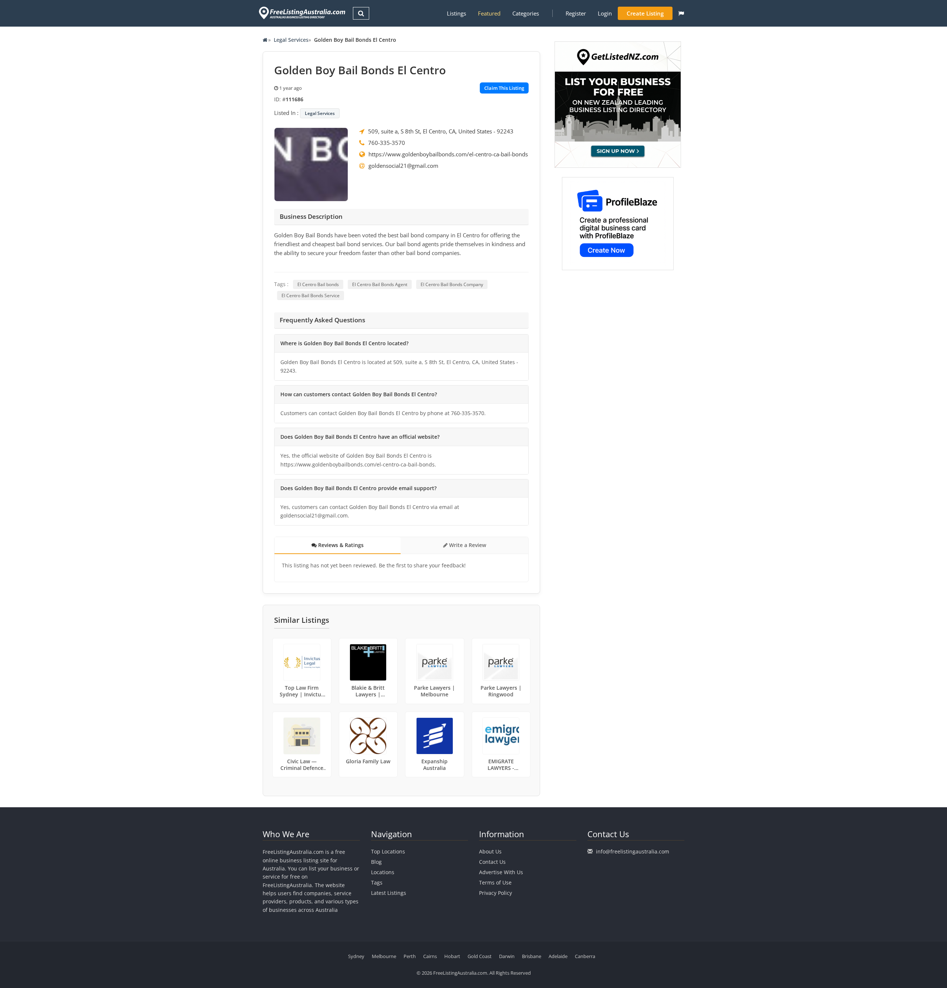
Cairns (430, 956)
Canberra (585, 956)
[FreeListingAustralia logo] (301, 12)
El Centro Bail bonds (318, 284)
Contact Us (492, 861)
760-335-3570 (386, 142)
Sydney (356, 956)
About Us (490, 851)
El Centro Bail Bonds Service (311, 295)
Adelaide (558, 956)
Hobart (452, 956)
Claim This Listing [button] (504, 88)
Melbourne (384, 956)
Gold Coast (480, 956)
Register (576, 13)
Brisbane (531, 956)
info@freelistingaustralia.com (632, 851)
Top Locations (388, 851)
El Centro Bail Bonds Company (452, 284)
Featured (489, 13)
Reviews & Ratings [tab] (340, 545)
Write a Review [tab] (467, 545)
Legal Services (291, 39)
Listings (456, 13)
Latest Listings (388, 892)
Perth (410, 956)
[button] (681, 13)
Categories (525, 13)
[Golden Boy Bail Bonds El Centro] (311, 163)
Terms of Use (495, 882)
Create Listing (645, 13)
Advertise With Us (501, 872)
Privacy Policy (495, 892)
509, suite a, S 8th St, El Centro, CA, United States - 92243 (440, 131)
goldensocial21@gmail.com (403, 165)
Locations (382, 872)
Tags (376, 882)
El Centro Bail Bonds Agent (379, 284)
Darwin (507, 956)
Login (605, 13)
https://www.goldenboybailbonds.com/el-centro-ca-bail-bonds (448, 154)
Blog (376, 861)
